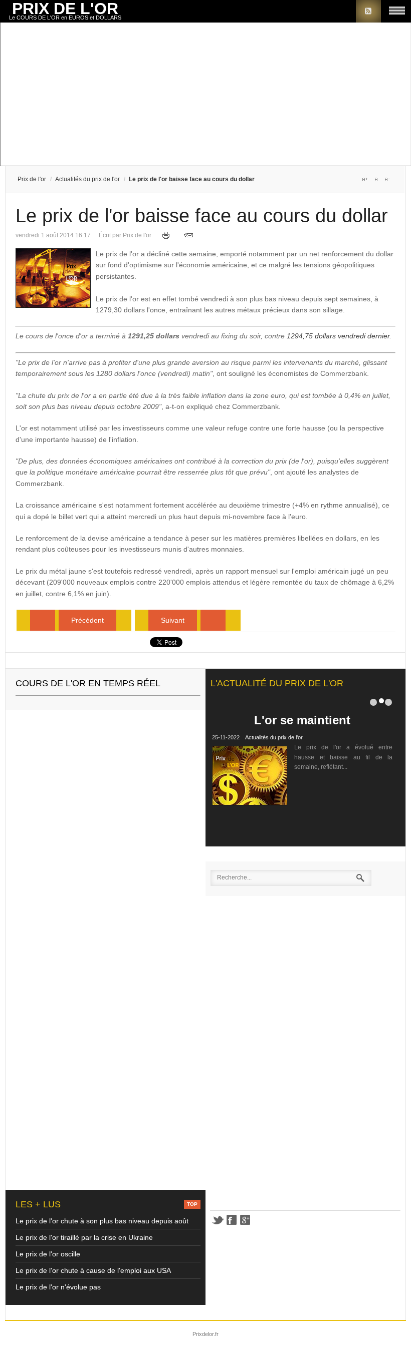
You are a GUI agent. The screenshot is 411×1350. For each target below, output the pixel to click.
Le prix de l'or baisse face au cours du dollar (202, 215)
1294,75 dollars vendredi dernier (338, 336)
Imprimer (166, 235)
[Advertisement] (205, 95)
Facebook (232, 1219)
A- (386, 179)
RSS (368, 11)
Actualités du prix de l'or (87, 179)
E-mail (188, 235)
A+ (364, 179)
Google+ (246, 1219)
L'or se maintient (302, 720)
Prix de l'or (32, 179)
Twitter (218, 1219)
